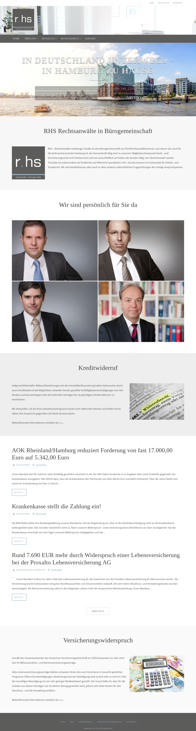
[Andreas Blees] (141, 246)
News (72, 721)
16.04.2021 (41, 464)
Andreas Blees (23, 464)
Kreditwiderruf (85, 721)
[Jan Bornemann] (54, 307)
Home (151, 3)
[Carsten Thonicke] (141, 307)
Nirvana (99, 727)
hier (61, 422)
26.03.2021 (41, 512)
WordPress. (108, 727)
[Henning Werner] (54, 246)
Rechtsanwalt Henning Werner (30, 569)
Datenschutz (163, 3)
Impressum (177, 3)
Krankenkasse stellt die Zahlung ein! (56, 505)
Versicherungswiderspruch (109, 721)
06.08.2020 (57, 569)
